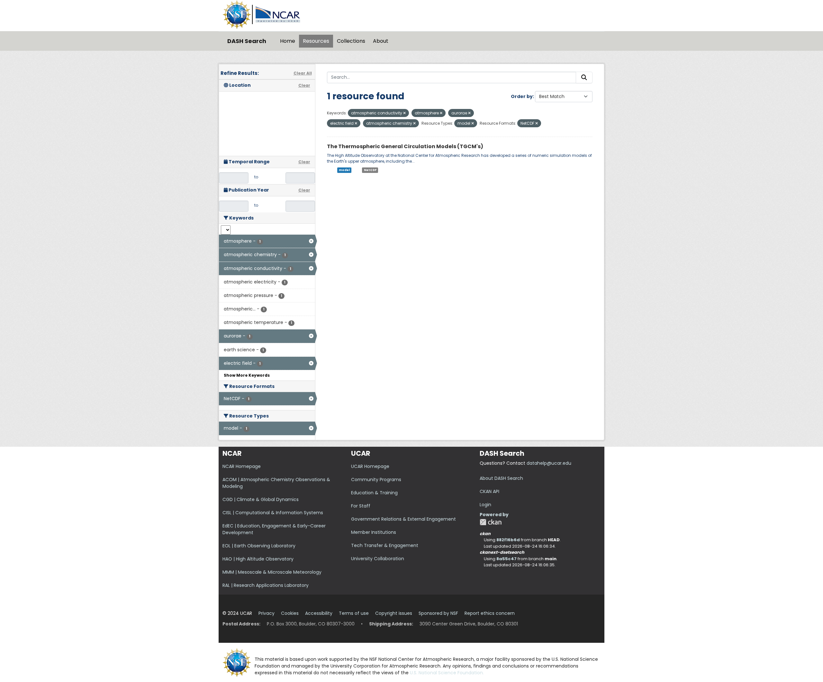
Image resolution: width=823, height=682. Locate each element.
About (380, 41)
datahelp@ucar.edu (549, 463)
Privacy (266, 613)
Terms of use (354, 613)
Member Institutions (373, 532)
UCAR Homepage (370, 466)
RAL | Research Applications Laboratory (265, 585)
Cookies (290, 613)
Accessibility (318, 613)
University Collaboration (377, 558)
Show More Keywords (247, 375)
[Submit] (584, 77)
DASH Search (246, 41)
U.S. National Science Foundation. (447, 672)
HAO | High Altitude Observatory (258, 559)
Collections (351, 41)
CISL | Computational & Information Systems (272, 512)
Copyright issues (393, 613)
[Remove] (404, 113)
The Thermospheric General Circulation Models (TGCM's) (405, 146)
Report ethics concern (490, 613)
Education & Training (374, 492)
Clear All (303, 73)
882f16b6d (508, 540)
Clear (304, 85)
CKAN (491, 522)
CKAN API (489, 491)
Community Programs (376, 479)
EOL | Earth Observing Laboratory (258, 546)
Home (287, 41)
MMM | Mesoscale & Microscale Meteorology (271, 572)
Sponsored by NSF (438, 613)
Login (485, 504)
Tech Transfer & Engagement (384, 545)
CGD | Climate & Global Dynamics (260, 499)
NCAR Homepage (241, 466)
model (344, 170)
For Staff (360, 506)
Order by (522, 96)
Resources (316, 41)
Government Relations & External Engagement (403, 519)
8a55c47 (506, 559)
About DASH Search (501, 478)
